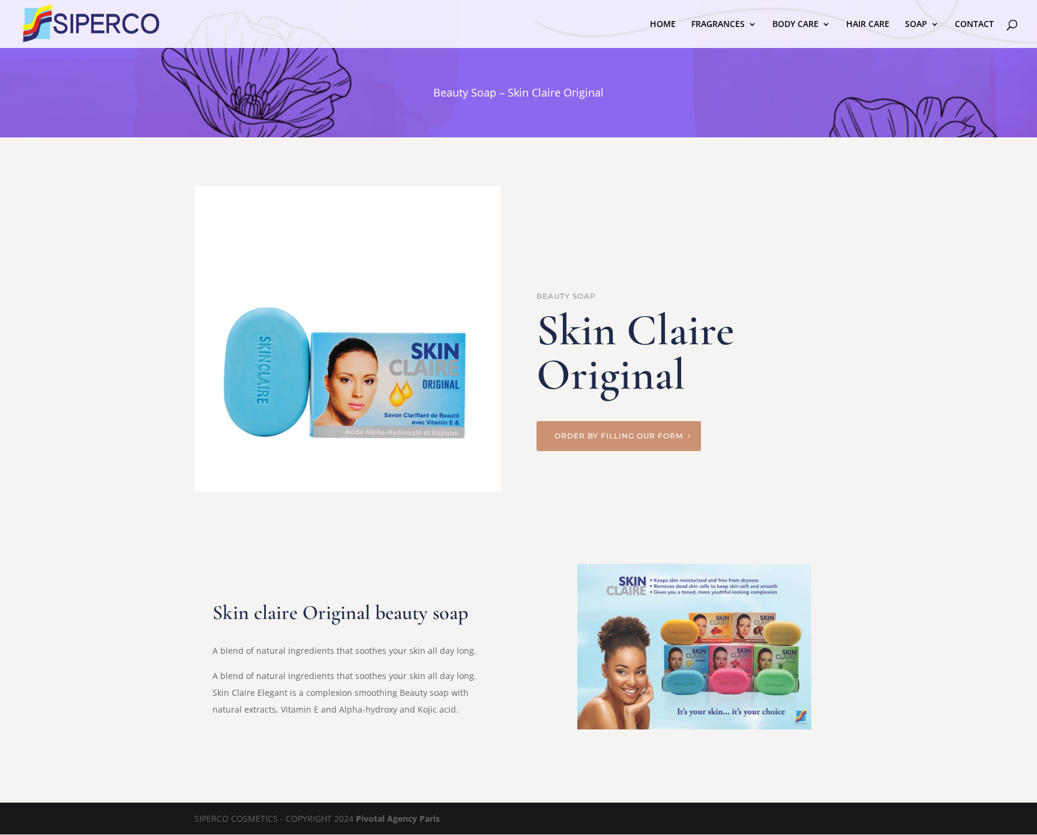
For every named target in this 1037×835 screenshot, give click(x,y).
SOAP (916, 24)
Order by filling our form (619, 435)
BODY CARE (795, 24)
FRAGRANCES (718, 24)
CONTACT (974, 24)
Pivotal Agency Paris (398, 818)
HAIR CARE (867, 24)
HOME (663, 24)
